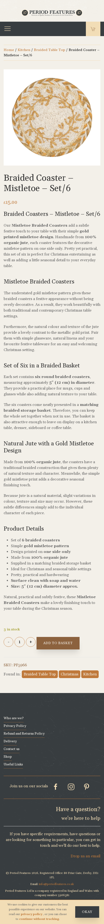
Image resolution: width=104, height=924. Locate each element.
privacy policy (32, 914)
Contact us (12, 749)
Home (9, 50)
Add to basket (58, 643)
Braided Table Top (49, 50)
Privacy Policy (15, 726)
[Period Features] (52, 12)
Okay (87, 912)
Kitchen (24, 50)
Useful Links (13, 764)
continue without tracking (39, 919)
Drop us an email (85, 856)
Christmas (69, 674)
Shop (8, 757)
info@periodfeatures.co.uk (56, 884)
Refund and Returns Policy (24, 734)
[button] (7, 29)
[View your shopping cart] (93, 28)
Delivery (10, 741)
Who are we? (14, 718)
